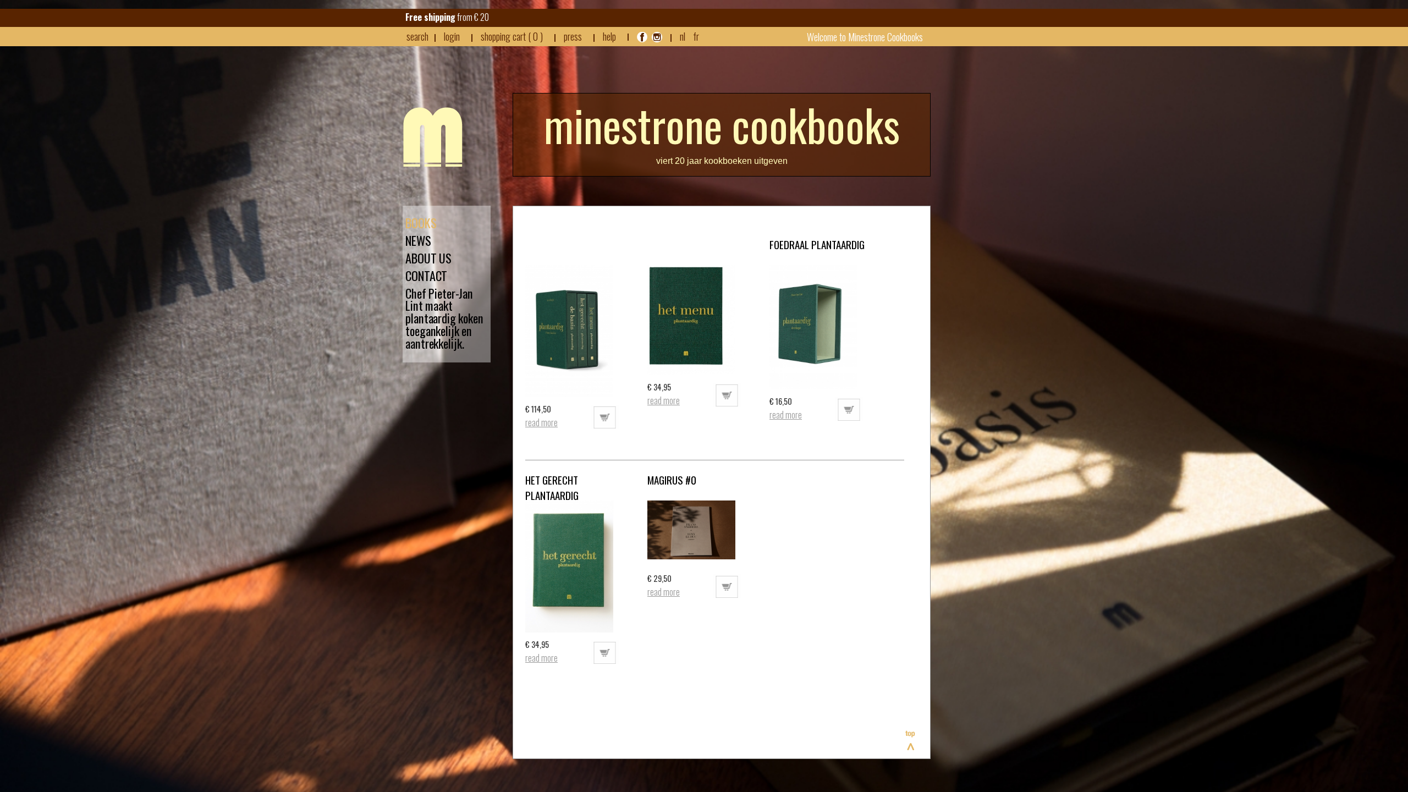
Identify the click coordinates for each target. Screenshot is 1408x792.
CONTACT (426, 276)
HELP (609, 36)
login (452, 36)
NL (682, 36)
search (417, 36)
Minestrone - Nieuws (433, 137)
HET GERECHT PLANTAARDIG (552, 487)
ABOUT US (428, 258)
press (573, 36)
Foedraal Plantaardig (817, 244)
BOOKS (421, 223)
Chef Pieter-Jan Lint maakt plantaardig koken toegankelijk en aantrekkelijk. (444, 318)
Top (910, 740)
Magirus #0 (671, 479)
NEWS (418, 240)
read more (541, 422)
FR (696, 36)
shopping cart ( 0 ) (512, 36)
